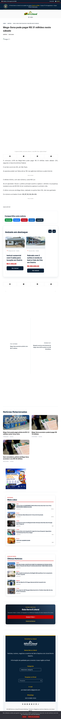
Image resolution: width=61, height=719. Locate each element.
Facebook (16, 220)
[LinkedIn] (37, 156)
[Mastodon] (33, 704)
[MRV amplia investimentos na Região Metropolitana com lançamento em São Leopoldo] (11, 574)
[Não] (59, 715)
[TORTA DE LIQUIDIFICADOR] (11, 541)
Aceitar (24, 716)
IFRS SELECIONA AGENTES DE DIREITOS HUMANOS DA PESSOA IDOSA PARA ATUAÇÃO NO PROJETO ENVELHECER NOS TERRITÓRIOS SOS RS (34, 565)
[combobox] (29, 680)
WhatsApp (8, 220)
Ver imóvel (15, 268)
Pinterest (24, 220)
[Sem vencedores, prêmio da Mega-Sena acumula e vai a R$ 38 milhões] (16, 447)
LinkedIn (32, 220)
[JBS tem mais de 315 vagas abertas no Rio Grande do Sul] (11, 582)
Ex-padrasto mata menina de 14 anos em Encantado (29, 514)
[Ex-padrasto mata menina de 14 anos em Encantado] (11, 515)
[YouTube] (27, 704)
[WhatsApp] (51, 156)
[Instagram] (25, 704)
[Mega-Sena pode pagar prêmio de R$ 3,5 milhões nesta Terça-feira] (16, 422)
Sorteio (5, 34)
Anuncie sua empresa (30, 621)
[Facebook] (10, 156)
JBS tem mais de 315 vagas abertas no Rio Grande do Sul (31, 582)
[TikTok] (38, 704)
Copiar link (39, 220)
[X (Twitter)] (23, 156)
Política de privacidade (33, 716)
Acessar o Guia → (30, 617)
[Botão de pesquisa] (41, 680)
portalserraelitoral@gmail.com (30, 690)
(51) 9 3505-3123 (30, 698)
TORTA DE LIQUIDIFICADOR (23, 540)
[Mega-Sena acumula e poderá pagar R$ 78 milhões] (45, 422)
